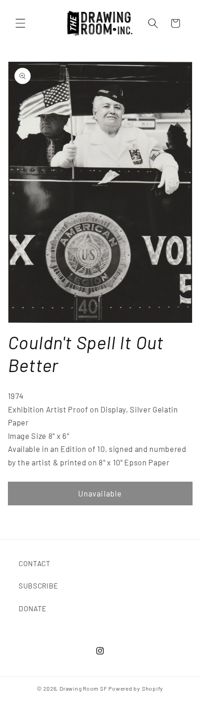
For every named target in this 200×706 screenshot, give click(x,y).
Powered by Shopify (135, 688)
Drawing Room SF (83, 688)
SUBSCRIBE (38, 586)
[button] (20, 23)
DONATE (33, 608)
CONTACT (35, 563)
